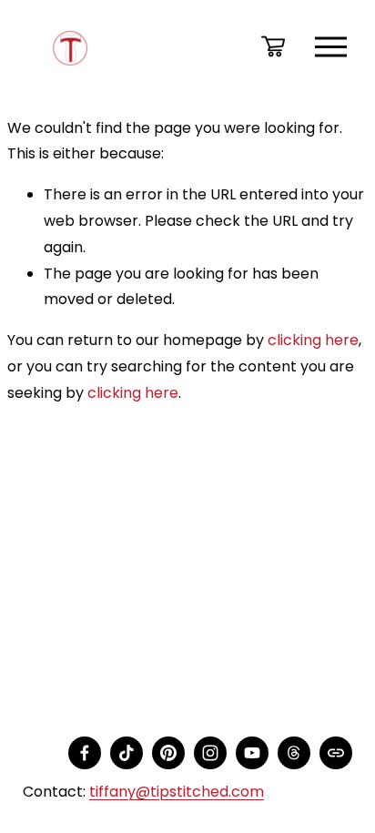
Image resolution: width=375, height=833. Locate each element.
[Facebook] (84, 752)
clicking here (313, 340)
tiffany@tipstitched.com (176, 791)
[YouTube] (252, 752)
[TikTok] (126, 752)
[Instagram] (210, 752)
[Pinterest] (168, 752)
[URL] (335, 752)
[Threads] (294, 752)
